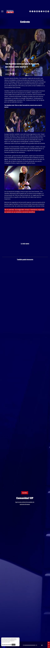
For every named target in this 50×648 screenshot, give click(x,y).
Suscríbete (24, 493)
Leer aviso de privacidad (6, 644)
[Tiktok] (39, 11)
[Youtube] (37, 11)
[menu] (2, 11)
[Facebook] (30, 11)
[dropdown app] (44, 11)
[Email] (46, 11)
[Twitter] (32, 11)
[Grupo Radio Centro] (41, 11)
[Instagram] (34, 11)
